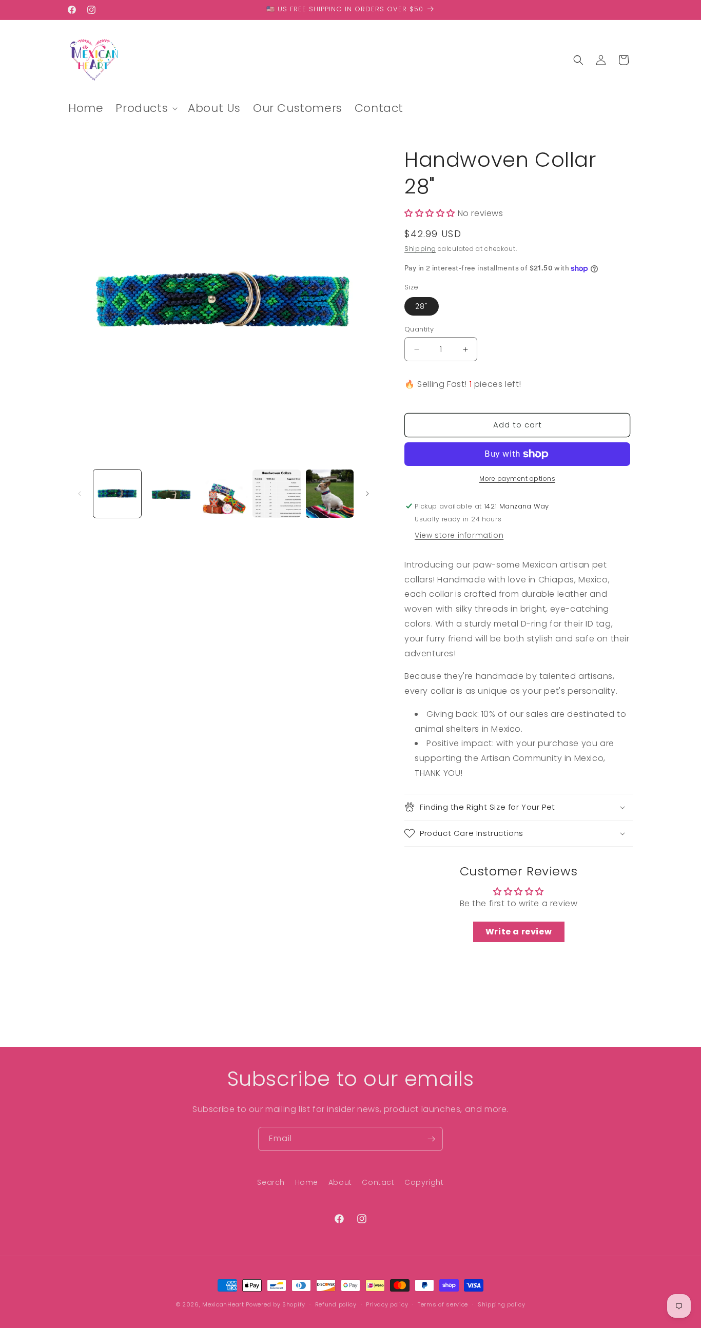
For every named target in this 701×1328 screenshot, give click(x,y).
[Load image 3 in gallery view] (223, 493)
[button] (145, 108)
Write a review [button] (518, 932)
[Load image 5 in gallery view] (330, 493)
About (340, 1182)
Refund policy (336, 1304)
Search (271, 1182)
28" (421, 306)
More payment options (517, 478)
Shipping (420, 249)
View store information (459, 535)
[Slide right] (367, 493)
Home (306, 1182)
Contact (378, 1182)
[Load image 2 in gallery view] (170, 493)
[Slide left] (79, 493)
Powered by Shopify (275, 1304)
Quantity (419, 329)
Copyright (423, 1182)
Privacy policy (387, 1304)
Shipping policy (501, 1304)
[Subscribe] (431, 1139)
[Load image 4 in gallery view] (276, 493)
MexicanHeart (223, 1304)
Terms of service (443, 1304)
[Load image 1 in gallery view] (117, 493)
